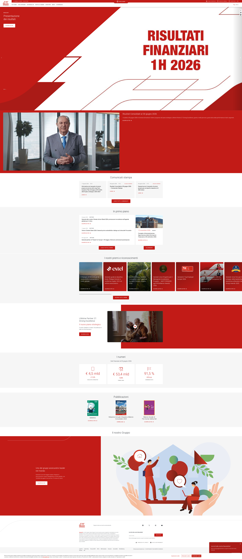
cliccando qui (46, 557)
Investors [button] (48, 4)
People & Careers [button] (39, 4)
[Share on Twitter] (241, 10)
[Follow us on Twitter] (149, 525)
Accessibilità (115, 548)
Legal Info (81, 548)
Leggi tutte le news (107, 247)
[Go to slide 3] (5, 89)
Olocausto (110, 548)
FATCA (98, 548)
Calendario (149, 247)
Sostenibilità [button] (30, 4)
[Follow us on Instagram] (155, 525)
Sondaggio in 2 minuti (143, 542)
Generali (81, 532)
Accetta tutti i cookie (196, 555)
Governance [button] (59, 4)
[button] (235, 4)
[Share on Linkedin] (241, 13)
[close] (240, 544)
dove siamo (122, 1)
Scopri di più (126, 120)
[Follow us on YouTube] (162, 525)
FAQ (84, 550)
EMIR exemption (103, 548)
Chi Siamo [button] (14, 4)
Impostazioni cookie (175, 555)
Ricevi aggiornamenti (157, 542)
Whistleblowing (121, 548)
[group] (61, 141)
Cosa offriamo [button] (22, 4)
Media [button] (53, 4)
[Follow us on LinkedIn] (143, 525)
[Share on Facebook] (241, 15)
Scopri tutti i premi (121, 297)
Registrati (158, 534)
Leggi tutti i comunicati (121, 201)
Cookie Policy (86, 548)
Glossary (80, 550)
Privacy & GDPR (93, 548)
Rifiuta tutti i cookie (186, 555)
